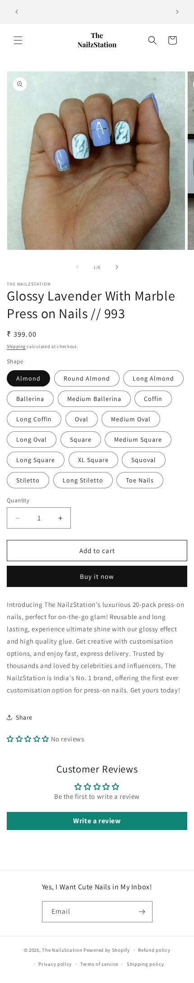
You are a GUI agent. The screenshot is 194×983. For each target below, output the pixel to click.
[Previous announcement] (17, 12)
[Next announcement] (177, 12)
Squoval (143, 460)
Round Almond (87, 378)
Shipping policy (145, 964)
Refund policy (154, 950)
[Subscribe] (142, 911)
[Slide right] (117, 267)
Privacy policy (55, 964)
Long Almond (153, 378)
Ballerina (30, 399)
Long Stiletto (83, 480)
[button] (18, 40)
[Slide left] (77, 267)
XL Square (93, 460)
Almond (28, 378)
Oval (81, 419)
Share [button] (24, 717)
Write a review (96, 821)
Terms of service (99, 964)
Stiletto (28, 480)
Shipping (16, 346)
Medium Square (138, 439)
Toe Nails (140, 480)
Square (81, 439)
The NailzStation (62, 950)
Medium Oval (131, 419)
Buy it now (97, 576)
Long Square (35, 460)
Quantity (18, 500)
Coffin (153, 399)
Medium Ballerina (94, 399)
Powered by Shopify (106, 950)
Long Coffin (34, 419)
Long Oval (31, 439)
